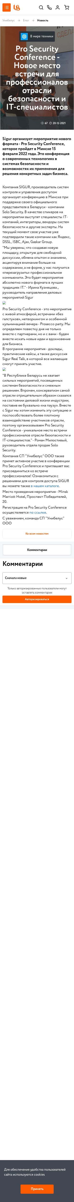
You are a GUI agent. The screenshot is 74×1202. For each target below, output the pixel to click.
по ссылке (37, 512)
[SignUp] (57, 7)
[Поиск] (41, 7)
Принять (37, 1189)
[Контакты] (49, 7)
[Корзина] (67, 7)
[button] (37, 578)
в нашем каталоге (45, 486)
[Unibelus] (16, 8)
